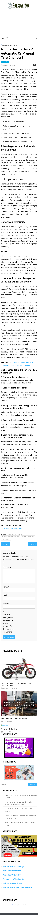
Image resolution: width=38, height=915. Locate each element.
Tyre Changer (6, 539)
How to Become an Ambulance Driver (14, 718)
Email (6, 595)
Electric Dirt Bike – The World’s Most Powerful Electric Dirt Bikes (17, 684)
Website (6, 603)
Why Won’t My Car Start (9, 729)
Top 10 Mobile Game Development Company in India (33, 544)
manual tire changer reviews (10, 537)
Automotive (5, 61)
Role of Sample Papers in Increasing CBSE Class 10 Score (20, 824)
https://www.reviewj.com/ (11, 528)
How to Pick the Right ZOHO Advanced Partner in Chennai (21, 796)
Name (6, 587)
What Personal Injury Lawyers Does (6, 544)
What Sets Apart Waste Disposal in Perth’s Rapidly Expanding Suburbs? (18, 803)
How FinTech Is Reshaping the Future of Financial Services (21, 810)
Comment (7, 567)
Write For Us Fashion (12, 870)
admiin (13, 65)
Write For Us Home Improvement (17, 887)
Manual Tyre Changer (28, 537)
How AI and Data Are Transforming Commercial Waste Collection (20, 817)
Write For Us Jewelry (12, 875)
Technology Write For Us (13, 879)
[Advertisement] (19, 24)
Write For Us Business (12, 883)
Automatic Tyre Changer (15, 534)
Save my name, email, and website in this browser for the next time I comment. (8, 623)
